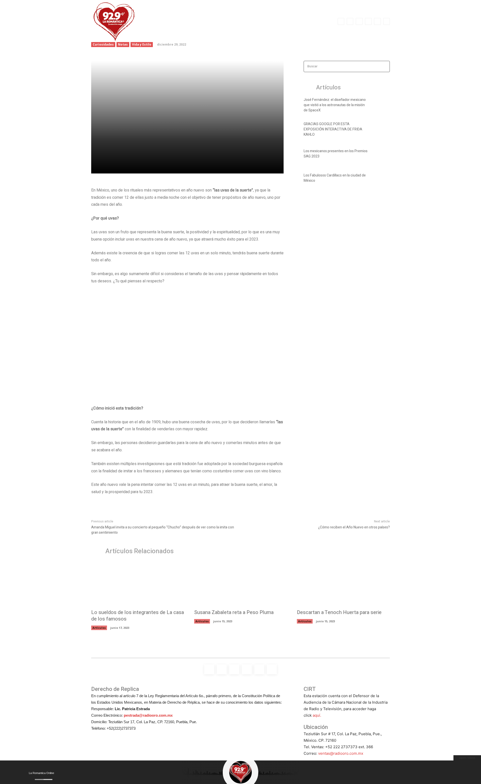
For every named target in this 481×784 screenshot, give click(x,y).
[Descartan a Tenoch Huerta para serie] (343, 584)
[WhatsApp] (386, 21)
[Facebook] (341, 21)
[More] (178, 167)
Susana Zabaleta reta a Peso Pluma (234, 612)
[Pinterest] (155, 167)
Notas (123, 44)
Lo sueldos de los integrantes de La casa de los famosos (137, 616)
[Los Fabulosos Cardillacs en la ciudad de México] (381, 179)
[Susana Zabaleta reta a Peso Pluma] (240, 584)
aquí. (317, 715)
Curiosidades (103, 44)
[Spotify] (359, 21)
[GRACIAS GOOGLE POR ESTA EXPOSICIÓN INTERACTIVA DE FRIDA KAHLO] (381, 130)
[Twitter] (377, 21)
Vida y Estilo (141, 44)
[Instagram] (350, 21)
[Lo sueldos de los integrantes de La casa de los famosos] (137, 584)
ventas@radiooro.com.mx (340, 753)
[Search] (384, 66)
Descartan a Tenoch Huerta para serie (339, 612)
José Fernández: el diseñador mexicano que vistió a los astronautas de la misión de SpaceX (335, 105)
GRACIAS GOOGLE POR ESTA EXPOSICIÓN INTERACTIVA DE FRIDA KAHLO (333, 129)
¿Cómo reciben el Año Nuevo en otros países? (354, 527)
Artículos (99, 628)
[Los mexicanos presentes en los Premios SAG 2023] (381, 155)
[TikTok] (368, 21)
